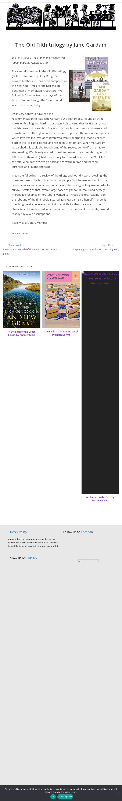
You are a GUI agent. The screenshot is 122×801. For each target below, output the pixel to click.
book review (22, 233)
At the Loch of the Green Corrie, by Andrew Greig (22, 333)
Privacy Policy (17, 532)
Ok (53, 796)
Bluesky (31, 558)
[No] (118, 793)
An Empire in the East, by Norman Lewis (100, 498)
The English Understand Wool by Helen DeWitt (61, 333)
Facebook (87, 532)
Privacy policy (65, 796)
